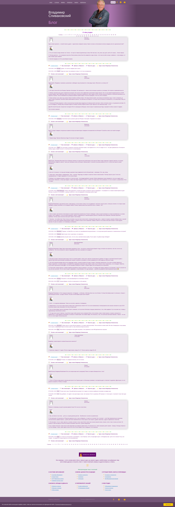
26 (107, 34)
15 (86, 34)
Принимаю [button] (168, 504)
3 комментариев (54, 228)
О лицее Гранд (55, 476)
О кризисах (80, 476)
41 (95, 36)
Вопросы (83, 2)
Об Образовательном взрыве (111, 478)
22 (100, 34)
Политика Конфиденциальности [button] (63, 504)
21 (98, 34)
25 (105, 34)
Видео (63, 2)
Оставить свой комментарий (57, 74)
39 (92, 36)
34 (82, 36)
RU (114, 2)
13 (82, 34)
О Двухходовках (55, 489)
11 (79, 34)
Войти (61, 499)
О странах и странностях (110, 474)
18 (92, 34)
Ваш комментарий (66, 65)
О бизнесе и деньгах (56, 486)
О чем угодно (108, 489)
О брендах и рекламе (56, 488)
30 (115, 34)
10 (77, 34)
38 (90, 36)
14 (84, 34)
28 (111, 34)
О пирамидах (108, 476)
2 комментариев (54, 65)
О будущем (80, 478)
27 (109, 34)
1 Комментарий (54, 116)
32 (78, 36)
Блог (51, 2)
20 (96, 34)
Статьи (57, 2)
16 (88, 34)
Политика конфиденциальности (87, 499)
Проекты (69, 2)
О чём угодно (87, 32)
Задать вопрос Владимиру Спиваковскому (108, 65)
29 (113, 34)
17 (90, 34)
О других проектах (109, 488)
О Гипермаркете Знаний (83, 488)
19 (94, 34)
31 (76, 36)
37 (88, 36)
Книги (76, 2)
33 (80, 36)
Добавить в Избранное (79, 65)
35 (84, 36)
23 (102, 34)
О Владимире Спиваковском (111, 486)
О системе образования (57, 474)
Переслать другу (91, 65)
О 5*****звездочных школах (58, 478)
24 (103, 34)
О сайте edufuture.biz (83, 486)
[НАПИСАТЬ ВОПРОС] (81, 455)
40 (94, 36)
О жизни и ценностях (83, 474)
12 (69, 444)
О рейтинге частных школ (57, 480)
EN (112, 2)
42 (97, 36)
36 (86, 36)
